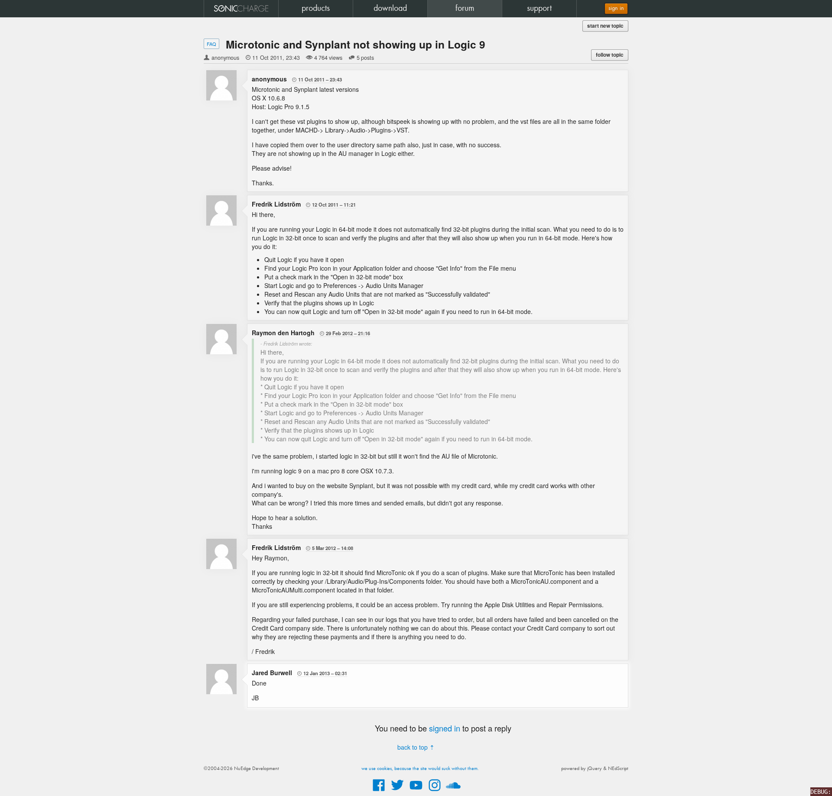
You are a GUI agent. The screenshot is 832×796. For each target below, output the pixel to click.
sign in (616, 8)
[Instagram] (434, 791)
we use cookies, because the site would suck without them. (420, 768)
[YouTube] (416, 791)
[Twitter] (397, 791)
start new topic (605, 25)
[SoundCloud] (453, 791)
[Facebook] (378, 791)
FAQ (211, 43)
